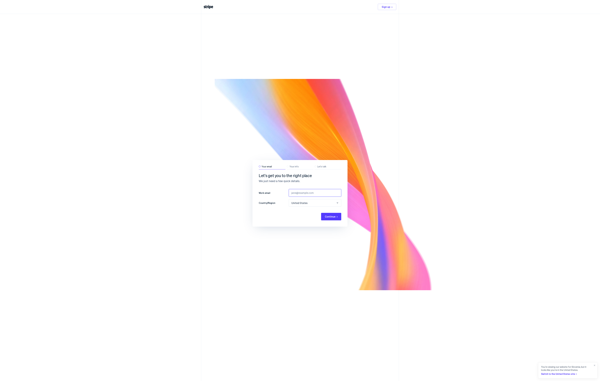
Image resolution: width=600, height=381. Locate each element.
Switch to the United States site (558, 373)
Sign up (386, 6)
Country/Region (267, 202)
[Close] (593, 370)
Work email (264, 192)
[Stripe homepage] (208, 7)
